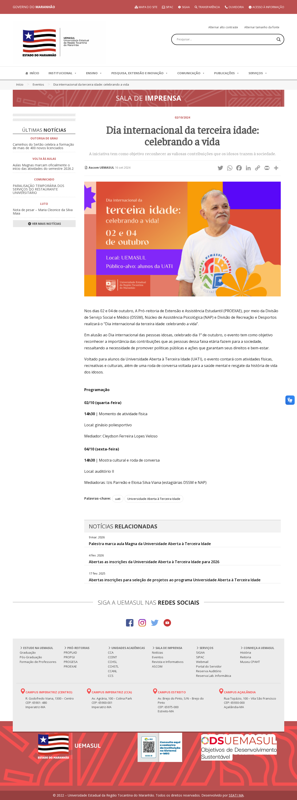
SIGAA (185, 7)
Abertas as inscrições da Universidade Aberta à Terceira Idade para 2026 (154, 561)
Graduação (28, 652)
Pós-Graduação (31, 657)
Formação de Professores (38, 662)
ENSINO (92, 73)
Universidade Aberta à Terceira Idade (153, 499)
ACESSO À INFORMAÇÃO (268, 7)
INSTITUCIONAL (60, 73)
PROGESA (70, 662)
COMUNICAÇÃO (188, 73)
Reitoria (245, 657)
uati (117, 499)
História (245, 652)
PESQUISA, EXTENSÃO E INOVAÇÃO (137, 73)
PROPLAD (70, 652)
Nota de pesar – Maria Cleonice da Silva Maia (43, 211)
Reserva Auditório (208, 671)
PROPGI (69, 657)
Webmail (202, 662)
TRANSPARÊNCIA (209, 7)
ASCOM (157, 666)
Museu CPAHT (250, 662)
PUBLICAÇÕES (224, 73)
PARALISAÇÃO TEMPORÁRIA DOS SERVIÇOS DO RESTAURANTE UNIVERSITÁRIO (38, 189)
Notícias (157, 652)
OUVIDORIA (236, 7)
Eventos (38, 84)
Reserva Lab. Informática (213, 676)
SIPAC (169, 7)
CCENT (112, 657)
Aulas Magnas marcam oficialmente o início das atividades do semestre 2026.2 (43, 167)
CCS (110, 676)
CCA (110, 652)
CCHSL (112, 662)
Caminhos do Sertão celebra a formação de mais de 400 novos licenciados (43, 146)
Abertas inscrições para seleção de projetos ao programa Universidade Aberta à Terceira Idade (175, 579)
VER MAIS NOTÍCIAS (46, 224)
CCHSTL (113, 666)
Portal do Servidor (209, 666)
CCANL (112, 671)
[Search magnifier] (278, 39)
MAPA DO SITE (147, 7)
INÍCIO (34, 73)
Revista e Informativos (168, 662)
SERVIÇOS (256, 73)
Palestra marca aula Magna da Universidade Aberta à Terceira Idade (150, 543)
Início (19, 84)
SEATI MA (236, 795)
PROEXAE (70, 666)
